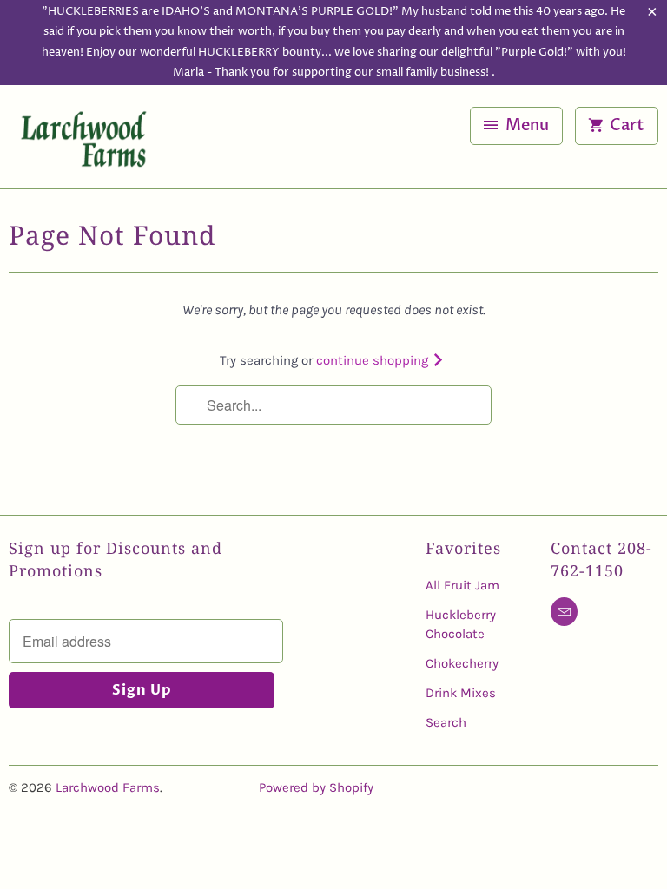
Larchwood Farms (108, 787)
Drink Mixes (461, 693)
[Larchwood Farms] (83, 143)
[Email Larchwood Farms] (564, 611)
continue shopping (374, 360)
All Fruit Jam (462, 585)
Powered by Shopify (316, 787)
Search (446, 722)
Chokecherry (462, 663)
